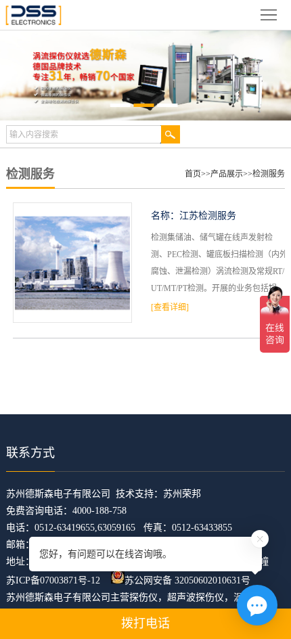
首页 (193, 174)
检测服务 (268, 174)
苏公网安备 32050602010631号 (187, 580)
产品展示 (226, 174)
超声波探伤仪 (195, 597)
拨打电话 (145, 623)
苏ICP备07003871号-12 (53, 580)
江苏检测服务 (207, 216)
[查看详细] (170, 307)
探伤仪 (143, 597)
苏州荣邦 (182, 494)
